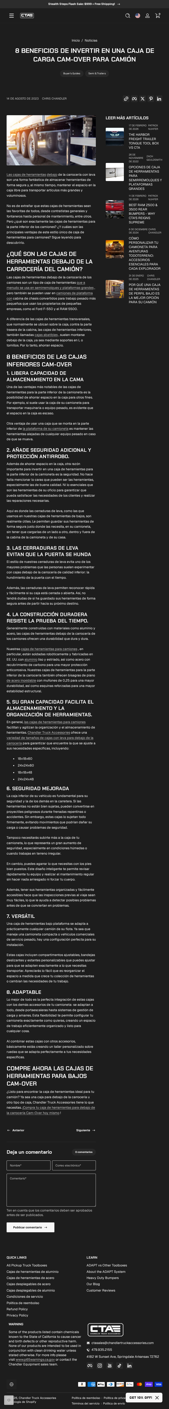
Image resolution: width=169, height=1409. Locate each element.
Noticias (91, 40)
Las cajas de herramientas (26, 174)
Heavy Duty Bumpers (103, 1278)
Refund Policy (17, 1309)
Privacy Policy (17, 1315)
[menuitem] (44, 1265)
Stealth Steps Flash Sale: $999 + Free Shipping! (81, 4)
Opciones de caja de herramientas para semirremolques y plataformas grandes (145, 178)
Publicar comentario (27, 1227)
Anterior (18, 1130)
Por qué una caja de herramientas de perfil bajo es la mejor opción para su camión (145, 293)
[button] (128, 15)
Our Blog (93, 1284)
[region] (84, 4)
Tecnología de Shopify (21, 1402)
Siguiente (83, 1130)
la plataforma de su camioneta (45, 428)
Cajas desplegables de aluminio (31, 1290)
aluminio (31, 659)
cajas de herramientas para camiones (49, 649)
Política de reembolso (23, 1303)
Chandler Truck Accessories (49, 732)
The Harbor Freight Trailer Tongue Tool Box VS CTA (144, 141)
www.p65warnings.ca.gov (35, 1359)
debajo (52, 174)
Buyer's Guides (71, 73)
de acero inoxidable (21, 680)
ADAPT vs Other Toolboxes (107, 1265)
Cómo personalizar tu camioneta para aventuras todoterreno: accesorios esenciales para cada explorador (145, 253)
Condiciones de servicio (25, 1296)
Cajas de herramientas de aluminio (33, 1272)
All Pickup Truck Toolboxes (27, 1265)
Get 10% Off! (140, 1398)
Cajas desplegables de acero (28, 1284)
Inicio (76, 40)
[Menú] (11, 16)
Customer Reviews (101, 1290)
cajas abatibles (46, 335)
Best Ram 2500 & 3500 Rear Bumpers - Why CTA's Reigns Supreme (143, 213)
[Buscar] (127, 15)
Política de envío (114, 1403)
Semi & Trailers (97, 73)
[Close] (157, 1397)
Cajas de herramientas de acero (30, 1278)
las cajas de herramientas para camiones (55, 722)
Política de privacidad (118, 1398)
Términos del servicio (86, 1403)
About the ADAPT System (106, 1272)
